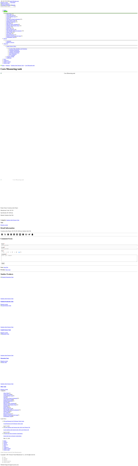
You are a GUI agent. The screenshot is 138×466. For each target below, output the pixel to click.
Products (5, 11)
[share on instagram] (8, 235)
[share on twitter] (5, 235)
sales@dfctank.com (14, 1)
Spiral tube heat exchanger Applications (12, 436)
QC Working (12, 55)
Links (2, 452)
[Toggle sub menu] (70, 45)
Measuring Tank (5, 358)
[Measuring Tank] (69, 344)
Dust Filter (8, 23)
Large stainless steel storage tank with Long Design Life (16, 429)
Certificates (8, 57)
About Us (5, 43)
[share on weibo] (29, 235)
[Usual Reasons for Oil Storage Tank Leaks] (13, 421)
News (4, 59)
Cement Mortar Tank (11, 16)
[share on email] (26, 235)
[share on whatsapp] (23, 235)
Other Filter (9, 14)
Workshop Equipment (14, 52)
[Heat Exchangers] (5, 3)
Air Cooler (8, 33)
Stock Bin (6, 267)
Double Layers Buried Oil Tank (13, 36)
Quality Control (7, 61)
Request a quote (4, 2)
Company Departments (14, 51)
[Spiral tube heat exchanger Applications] (13, 433)
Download (12, 2)
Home (4, 10)
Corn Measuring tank (30, 65)
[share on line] (20, 235)
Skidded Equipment (10, 21)
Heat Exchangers (10, 34)
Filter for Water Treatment (12, 24)
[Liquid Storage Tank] (69, 315)
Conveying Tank (10, 15)
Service (5, 38)
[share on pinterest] (11, 235)
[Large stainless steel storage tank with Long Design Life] (16, 427)
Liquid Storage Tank (6, 329)
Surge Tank (9, 28)
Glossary (5, 458)
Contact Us (6, 60)
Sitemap (5, 459)
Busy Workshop (13, 54)
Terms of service (7, 461)
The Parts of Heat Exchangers (13, 19)
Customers (8, 41)
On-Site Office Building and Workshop (18, 48)
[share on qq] (32, 235)
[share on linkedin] (14, 235)
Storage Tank (9, 32)
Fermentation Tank (10, 37)
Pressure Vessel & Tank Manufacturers (12, 452)
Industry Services (10, 42)
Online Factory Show (11, 46)
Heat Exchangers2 (10, 29)
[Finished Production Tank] (69, 287)
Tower (7, 18)
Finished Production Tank (7, 301)
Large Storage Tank (10, 20)
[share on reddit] (17, 235)
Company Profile (10, 56)
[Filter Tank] (69, 372)
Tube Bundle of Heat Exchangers (13, 30)
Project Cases (6, 63)
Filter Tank (7, 269)
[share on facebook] (2, 235)
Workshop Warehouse (14, 50)
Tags (4, 457)
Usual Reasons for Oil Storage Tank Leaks (13, 423)
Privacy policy (6, 462)
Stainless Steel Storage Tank (12, 25)
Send (3, 263)
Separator (8, 27)
